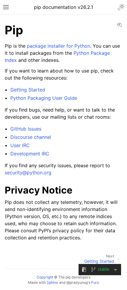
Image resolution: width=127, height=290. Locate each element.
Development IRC (29, 154)
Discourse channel (30, 137)
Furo (95, 282)
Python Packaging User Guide (43, 98)
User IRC (20, 145)
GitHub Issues (25, 129)
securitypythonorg (28, 172)
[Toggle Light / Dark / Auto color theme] (121, 7)
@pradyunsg (77, 282)
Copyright (45, 277)
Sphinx (52, 282)
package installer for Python (58, 46)
